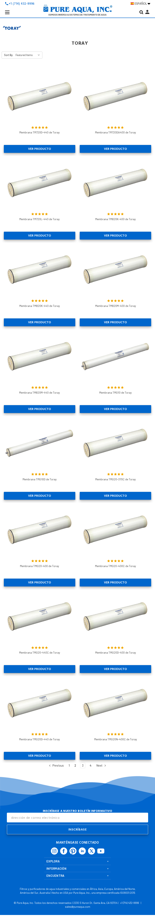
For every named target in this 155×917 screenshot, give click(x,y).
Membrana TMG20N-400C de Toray (115, 739)
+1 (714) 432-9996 (22, 3)
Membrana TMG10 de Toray (115, 392)
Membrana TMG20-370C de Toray (115, 479)
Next (99, 765)
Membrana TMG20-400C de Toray (115, 566)
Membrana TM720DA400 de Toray (115, 132)
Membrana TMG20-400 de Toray (39, 566)
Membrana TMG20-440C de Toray (39, 652)
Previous (58, 765)
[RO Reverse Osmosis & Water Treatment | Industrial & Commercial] (77, 10)
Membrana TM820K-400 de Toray (115, 219)
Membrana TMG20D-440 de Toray (39, 739)
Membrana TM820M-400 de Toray (115, 305)
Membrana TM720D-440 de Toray (39, 132)
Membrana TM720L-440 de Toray (39, 219)
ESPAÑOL (141, 3)
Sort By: (8, 55)
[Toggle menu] (10, 15)
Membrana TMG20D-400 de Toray (115, 652)
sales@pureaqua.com (77, 906)
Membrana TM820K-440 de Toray (39, 305)
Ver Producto (39, 148)
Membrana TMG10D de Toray (40, 479)
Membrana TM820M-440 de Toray (39, 392)
